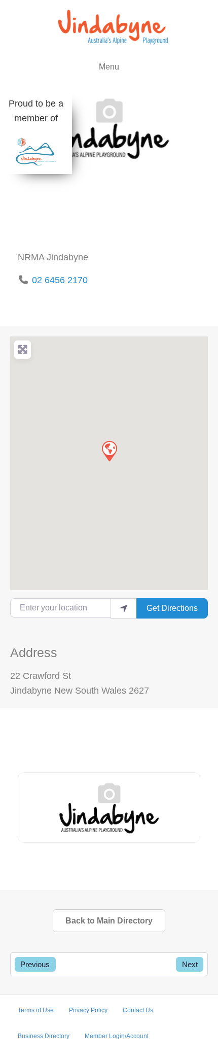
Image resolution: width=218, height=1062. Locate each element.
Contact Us (138, 1010)
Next (190, 964)
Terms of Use (36, 1010)
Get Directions (172, 608)
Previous (35, 964)
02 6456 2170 (60, 280)
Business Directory (43, 1036)
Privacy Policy (88, 1010)
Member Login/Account (117, 1036)
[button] (109, 450)
